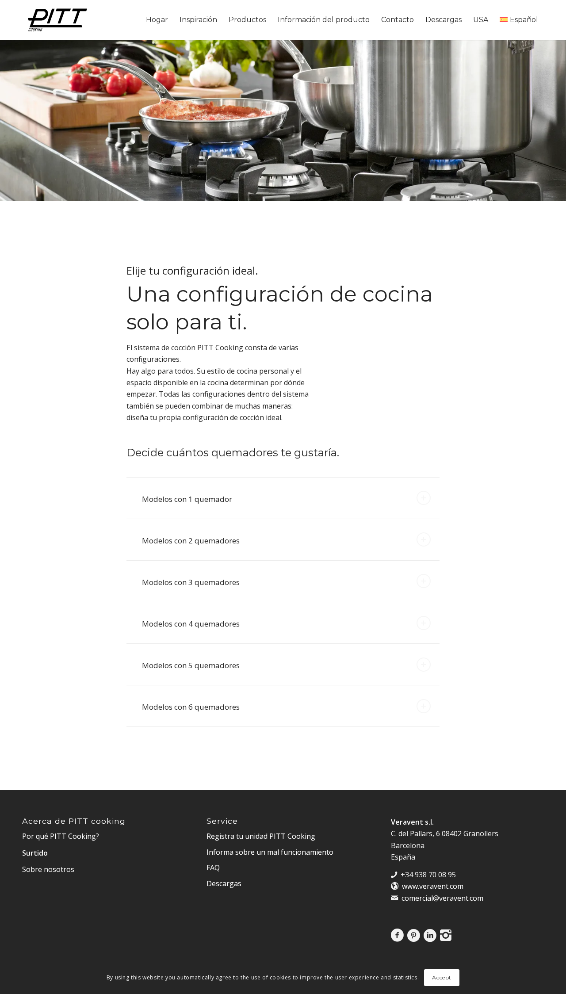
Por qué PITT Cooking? (60, 836)
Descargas (224, 883)
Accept (441, 977)
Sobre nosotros (48, 869)
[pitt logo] (57, 20)
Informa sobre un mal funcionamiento (270, 852)
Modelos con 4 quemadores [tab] (191, 624)
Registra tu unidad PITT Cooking (261, 836)
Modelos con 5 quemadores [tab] (191, 665)
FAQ (213, 867)
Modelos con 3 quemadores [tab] (191, 582)
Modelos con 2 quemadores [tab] (191, 540)
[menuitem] (157, 20)
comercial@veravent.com (442, 898)
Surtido (35, 853)
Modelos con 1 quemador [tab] (187, 499)
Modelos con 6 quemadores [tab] (191, 707)
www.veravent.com (432, 886)
